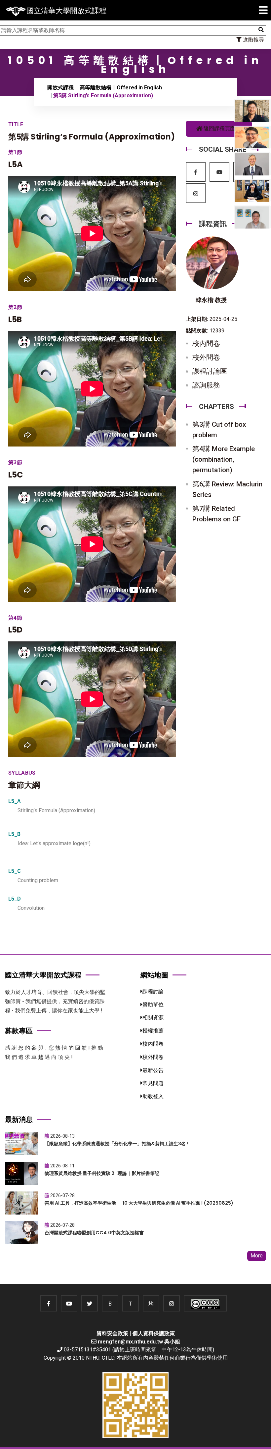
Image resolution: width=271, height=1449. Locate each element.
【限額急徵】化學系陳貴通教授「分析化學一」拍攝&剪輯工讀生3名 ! (116, 1143)
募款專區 (19, 1030)
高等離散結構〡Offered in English (121, 87)
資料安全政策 (112, 1333)
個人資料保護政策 (154, 1333)
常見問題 (153, 1083)
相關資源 (153, 1017)
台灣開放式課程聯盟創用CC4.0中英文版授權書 (94, 1232)
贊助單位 (153, 1005)
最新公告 (153, 1070)
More (257, 1255)
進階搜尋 (253, 40)
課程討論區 (209, 371)
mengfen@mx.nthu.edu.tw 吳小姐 (139, 1342)
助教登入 (153, 1096)
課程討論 (153, 991)
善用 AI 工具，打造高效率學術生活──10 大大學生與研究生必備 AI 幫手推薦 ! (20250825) (139, 1203)
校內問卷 (206, 344)
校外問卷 (206, 357)
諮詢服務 (206, 385)
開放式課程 (60, 87)
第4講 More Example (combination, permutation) (223, 459)
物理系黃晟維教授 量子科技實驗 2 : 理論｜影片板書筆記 (102, 1173)
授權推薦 (153, 1031)
